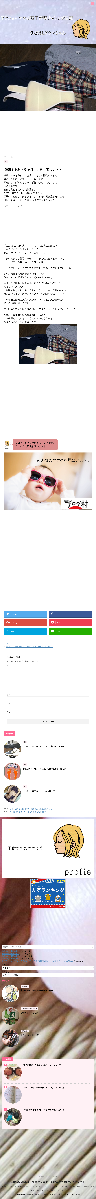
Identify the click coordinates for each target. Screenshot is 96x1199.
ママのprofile (53, 1176)
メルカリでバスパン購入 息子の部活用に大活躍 (43, 746)
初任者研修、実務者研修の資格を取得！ (38, 990)
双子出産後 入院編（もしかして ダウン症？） (44, 1065)
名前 (8, 695)
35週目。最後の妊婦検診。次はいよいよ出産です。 (45, 1088)
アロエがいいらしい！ (30, 1013)
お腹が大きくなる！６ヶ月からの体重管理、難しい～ (45, 769)
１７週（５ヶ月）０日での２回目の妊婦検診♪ (28, 812)
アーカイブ (6, 965)
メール (9, 703)
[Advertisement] (48, 133)
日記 (7, 643)
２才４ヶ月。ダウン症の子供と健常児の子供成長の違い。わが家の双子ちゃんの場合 (37, 961)
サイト (9, 712)
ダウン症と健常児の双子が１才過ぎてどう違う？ (44, 1110)
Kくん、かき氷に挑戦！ (31, 1035)
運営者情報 (42, 1176)
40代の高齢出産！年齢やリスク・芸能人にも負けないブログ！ (48, 1181)
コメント (10, 665)
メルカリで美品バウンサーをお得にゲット (40, 791)
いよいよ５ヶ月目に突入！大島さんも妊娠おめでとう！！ (33, 809)
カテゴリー (6, 972)
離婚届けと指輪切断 (10, 951)
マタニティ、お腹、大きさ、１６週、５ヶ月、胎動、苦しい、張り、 (29, 647)
